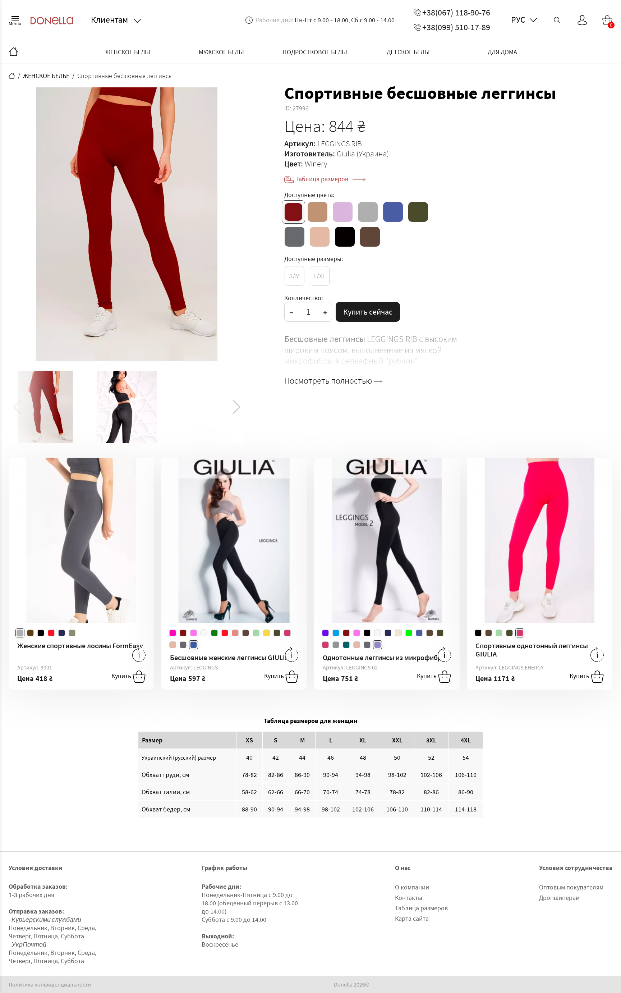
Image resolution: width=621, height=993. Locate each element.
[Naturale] (320, 237)
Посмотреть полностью (329, 380)
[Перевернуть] (139, 654)
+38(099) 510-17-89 (456, 27)
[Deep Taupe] (370, 237)
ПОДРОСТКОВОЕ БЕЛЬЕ (315, 52)
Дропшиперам (559, 897)
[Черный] (345, 237)
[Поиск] (557, 20)
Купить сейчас (367, 312)
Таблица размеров (322, 179)
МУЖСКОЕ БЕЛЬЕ (222, 52)
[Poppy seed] (294, 237)
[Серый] (368, 212)
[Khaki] (418, 212)
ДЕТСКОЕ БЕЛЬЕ (409, 52)
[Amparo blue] (393, 212)
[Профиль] (582, 20)
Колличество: (303, 298)
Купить (122, 676)
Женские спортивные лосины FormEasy (80, 645)
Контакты (408, 897)
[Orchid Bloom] (343, 212)
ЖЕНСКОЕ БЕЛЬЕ (128, 52)
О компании (412, 887)
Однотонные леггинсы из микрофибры (385, 657)
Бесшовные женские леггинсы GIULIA (229, 657)
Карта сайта (412, 918)
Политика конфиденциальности (50, 984)
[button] (237, 407)
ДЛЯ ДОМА (502, 52)
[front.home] (12, 76)
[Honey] (317, 212)
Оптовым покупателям (571, 887)
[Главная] (13, 52)
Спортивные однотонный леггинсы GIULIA (531, 649)
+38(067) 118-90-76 (456, 12)
